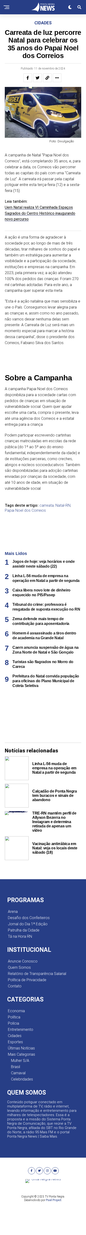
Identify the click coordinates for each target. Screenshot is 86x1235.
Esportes (15, 1042)
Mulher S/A (20, 1060)
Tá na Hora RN (20, 936)
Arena (13, 911)
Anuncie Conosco (23, 961)
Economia (16, 1011)
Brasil (15, 1067)
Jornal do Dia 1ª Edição (28, 924)
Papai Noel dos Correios (25, 510)
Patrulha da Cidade (23, 930)
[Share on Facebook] (27, 78)
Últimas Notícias (21, 1048)
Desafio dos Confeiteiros (29, 918)
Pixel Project (53, 1200)
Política (14, 1017)
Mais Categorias (21, 1054)
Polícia (13, 1023)
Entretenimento (20, 1029)
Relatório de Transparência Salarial (37, 973)
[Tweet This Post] (37, 78)
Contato (15, 986)
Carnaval (18, 1073)
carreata (46, 505)
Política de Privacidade (27, 980)
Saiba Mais (48, 1136)
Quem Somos (19, 967)
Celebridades (22, 1079)
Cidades (15, 1035)
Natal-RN (62, 505)
